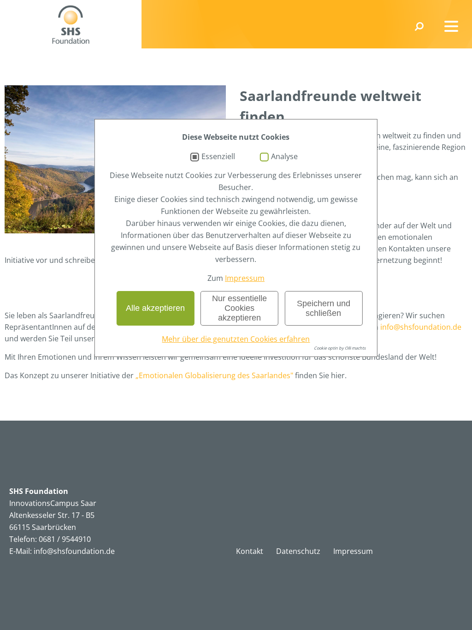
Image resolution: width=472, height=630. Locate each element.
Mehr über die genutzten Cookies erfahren (236, 339)
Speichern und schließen (323, 308)
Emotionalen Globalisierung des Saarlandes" (216, 375)
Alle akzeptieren (155, 308)
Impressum (245, 278)
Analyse (284, 157)
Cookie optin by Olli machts (340, 348)
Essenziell (218, 157)
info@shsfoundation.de (420, 327)
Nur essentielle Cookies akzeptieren (239, 308)
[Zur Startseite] (71, 24)
